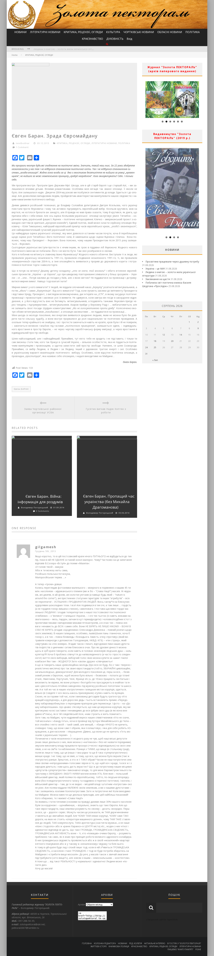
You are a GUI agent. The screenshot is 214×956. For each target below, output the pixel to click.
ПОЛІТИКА (192, 32)
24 (146, 347)
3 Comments (42, 511)
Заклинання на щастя (46, 49)
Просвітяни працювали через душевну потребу (172, 261)
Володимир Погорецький (34, 507)
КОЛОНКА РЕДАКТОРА (105, 943)
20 (172, 341)
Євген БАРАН (21, 389)
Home (15, 55)
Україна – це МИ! (155, 268)
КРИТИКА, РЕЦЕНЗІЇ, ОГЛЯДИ (83, 32)
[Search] (107, 44)
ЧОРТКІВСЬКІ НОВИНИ (138, 32)
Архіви (81, 904)
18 (155, 341)
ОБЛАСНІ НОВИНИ (169, 32)
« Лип (155, 360)
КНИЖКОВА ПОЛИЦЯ (119, 946)
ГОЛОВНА (87, 943)
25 (155, 347)
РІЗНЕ (198, 949)
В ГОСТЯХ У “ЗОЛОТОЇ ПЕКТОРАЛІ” (184, 943)
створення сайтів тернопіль (162, 919)
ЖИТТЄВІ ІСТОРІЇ (98, 946)
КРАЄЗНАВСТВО (92, 39)
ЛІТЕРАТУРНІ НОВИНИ (45, 32)
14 (181, 334)
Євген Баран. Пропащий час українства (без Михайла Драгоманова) (108, 502)
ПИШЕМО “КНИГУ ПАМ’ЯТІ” (180, 949)
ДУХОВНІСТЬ (114, 39)
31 (146, 353)
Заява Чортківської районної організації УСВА (43, 410)
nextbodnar (23, 143)
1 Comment (22, 147)
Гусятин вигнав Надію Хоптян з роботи (106, 410)
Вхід (129, 39)
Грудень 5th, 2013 (45, 551)
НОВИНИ (20, 32)
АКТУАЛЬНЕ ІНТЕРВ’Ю (154, 943)
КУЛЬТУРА (113, 32)
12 (164, 334)
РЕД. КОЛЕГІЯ (135, 943)
